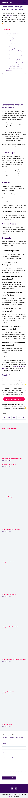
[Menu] (24, 2)
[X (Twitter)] (9, 418)
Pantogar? (9, 15)
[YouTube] (12, 788)
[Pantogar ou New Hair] (14, 547)
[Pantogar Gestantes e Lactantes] (14, 514)
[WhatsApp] (23, 418)
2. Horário (11, 39)
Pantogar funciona (7, 724)
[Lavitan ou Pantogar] (14, 482)
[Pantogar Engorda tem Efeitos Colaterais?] (14, 644)
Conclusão (9, 70)
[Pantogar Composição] (14, 677)
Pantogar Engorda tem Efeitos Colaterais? (14, 659)
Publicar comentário (8, 778)
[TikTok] (16, 788)
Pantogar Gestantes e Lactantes (11, 529)
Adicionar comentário (9, 758)
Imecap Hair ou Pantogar (9, 464)
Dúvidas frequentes (11, 45)
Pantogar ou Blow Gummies (10, 627)
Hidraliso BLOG (7, 3)
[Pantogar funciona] (14, 709)
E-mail (5, 748)
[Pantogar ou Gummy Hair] (14, 579)
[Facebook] (4, 418)
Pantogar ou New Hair (8, 562)
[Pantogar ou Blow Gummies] (14, 612)
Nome (5, 743)
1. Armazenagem (13, 37)
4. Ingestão (12, 43)
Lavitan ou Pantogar (7, 497)
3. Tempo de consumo (15, 41)
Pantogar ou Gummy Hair (9, 594)
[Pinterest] (14, 418)
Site (4, 752)
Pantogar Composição (8, 692)
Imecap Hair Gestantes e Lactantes (12, 458)
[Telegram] (19, 418)
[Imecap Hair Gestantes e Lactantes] (14, 443)
